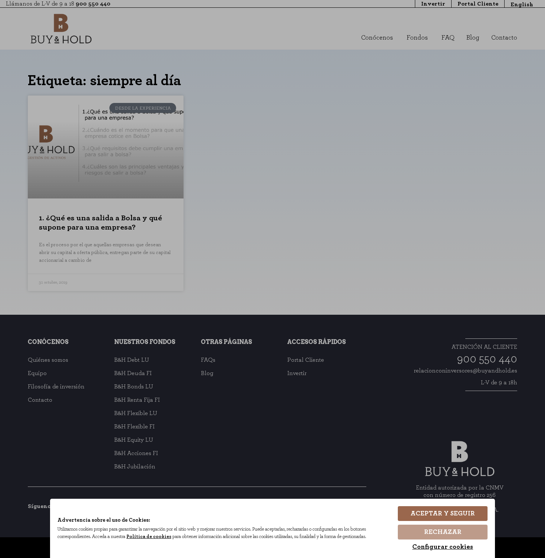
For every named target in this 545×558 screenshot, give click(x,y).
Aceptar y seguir (442, 513)
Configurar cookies (442, 547)
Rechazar (443, 532)
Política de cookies (148, 536)
